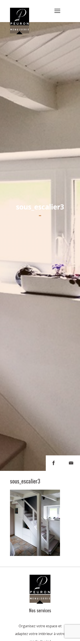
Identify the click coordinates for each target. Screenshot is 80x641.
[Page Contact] (71, 463)
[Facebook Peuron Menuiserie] (53, 463)
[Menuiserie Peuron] (22, 11)
